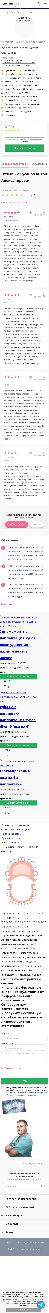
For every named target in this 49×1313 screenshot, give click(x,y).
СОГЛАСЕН (23, 1310)
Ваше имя (5, 1033)
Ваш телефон (7, 1043)
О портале (11, 1223)
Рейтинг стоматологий (19, 1207)
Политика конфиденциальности (24, 1242)
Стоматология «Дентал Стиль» (16, 65)
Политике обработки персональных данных (26, 1093)
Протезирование (11, 833)
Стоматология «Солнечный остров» (18, 62)
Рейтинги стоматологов (20, 1198)
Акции (9, 1232)
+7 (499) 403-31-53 (33, 1163)
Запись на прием (24, 148)
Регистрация (16, 524)
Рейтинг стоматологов (3, 11)
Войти (37, 524)
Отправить (24, 1081)
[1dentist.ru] (10, 4)
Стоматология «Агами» (12, 60)
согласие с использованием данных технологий (25, 1304)
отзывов (24, 141)
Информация (13, 1215)
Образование (39, 163)
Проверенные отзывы (14, 163)
